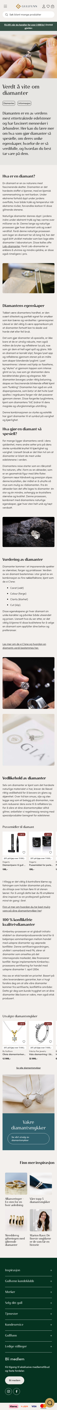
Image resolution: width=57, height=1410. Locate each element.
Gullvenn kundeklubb (19, 1281)
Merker (10, 1292)
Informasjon (24, 103)
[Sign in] (44, 6)
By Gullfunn (8, 1051)
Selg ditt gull (13, 1303)
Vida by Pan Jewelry (37, 1051)
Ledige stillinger (16, 1346)
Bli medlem (14, 1380)
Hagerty (6, 862)
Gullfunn (11, 1335)
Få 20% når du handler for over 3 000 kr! (24, 24)
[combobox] (28, 14)
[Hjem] (26, 6)
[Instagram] (8, 1391)
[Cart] (52, 6)
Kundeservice (14, 1324)
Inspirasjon (12, 1270)
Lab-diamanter (11, 246)
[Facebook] (17, 1391)
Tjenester (11, 1314)
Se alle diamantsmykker (28, 1067)
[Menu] (7, 6)
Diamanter (8, 103)
